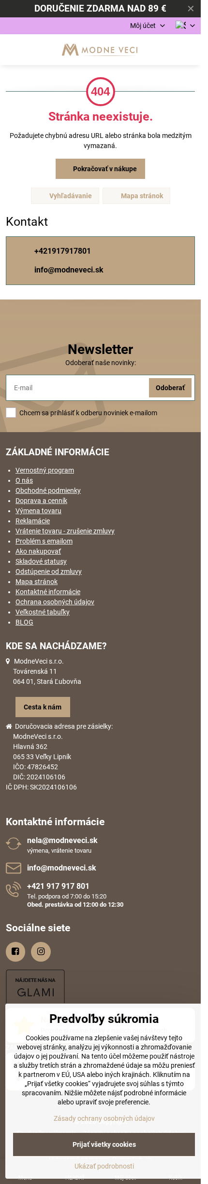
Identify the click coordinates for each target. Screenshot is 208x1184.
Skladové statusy (41, 561)
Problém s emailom (44, 541)
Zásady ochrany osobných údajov (104, 1118)
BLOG (24, 622)
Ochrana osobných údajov (54, 602)
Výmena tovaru (38, 511)
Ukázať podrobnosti (104, 1166)
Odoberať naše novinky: (100, 363)
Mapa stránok (141, 196)
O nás (24, 480)
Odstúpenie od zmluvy (48, 571)
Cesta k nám (42, 707)
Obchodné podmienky (48, 490)
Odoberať (170, 388)
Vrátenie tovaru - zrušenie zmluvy (65, 531)
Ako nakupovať (38, 551)
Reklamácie (32, 521)
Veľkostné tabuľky (42, 612)
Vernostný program (44, 470)
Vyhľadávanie (70, 196)
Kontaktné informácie (47, 592)
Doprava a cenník (41, 500)
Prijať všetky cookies (104, 1144)
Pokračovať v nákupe (104, 169)
